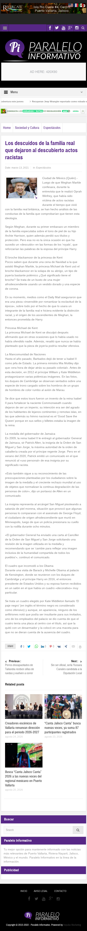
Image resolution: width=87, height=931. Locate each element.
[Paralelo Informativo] (43, 50)
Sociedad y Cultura (27, 128)
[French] (76, 5)
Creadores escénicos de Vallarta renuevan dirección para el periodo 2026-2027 (22, 727)
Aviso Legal (41, 891)
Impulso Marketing (72, 925)
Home (7, 128)
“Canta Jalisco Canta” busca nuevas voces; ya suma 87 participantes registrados (63, 727)
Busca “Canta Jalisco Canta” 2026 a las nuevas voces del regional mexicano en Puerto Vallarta (23, 778)
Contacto (60, 891)
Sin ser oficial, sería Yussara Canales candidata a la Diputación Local (66, 667)
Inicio (23, 891)
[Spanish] (81, 5)
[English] (70, 5)
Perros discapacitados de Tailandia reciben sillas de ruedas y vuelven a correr (19, 667)
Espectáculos (52, 128)
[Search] (78, 830)
